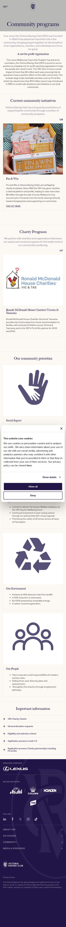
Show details (49, 477)
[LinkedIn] (4, 820)
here (29, 465)
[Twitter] (20, 820)
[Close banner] (61, 428)
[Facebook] (12, 820)
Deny (33, 495)
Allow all (33, 486)
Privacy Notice (9, 877)
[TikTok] (36, 820)
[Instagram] (28, 820)
